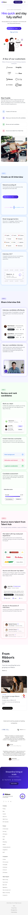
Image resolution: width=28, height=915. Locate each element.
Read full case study (7, 708)
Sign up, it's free (14, 32)
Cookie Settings (14, 912)
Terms (14, 905)
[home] (5, 2)
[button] (24, 2)
